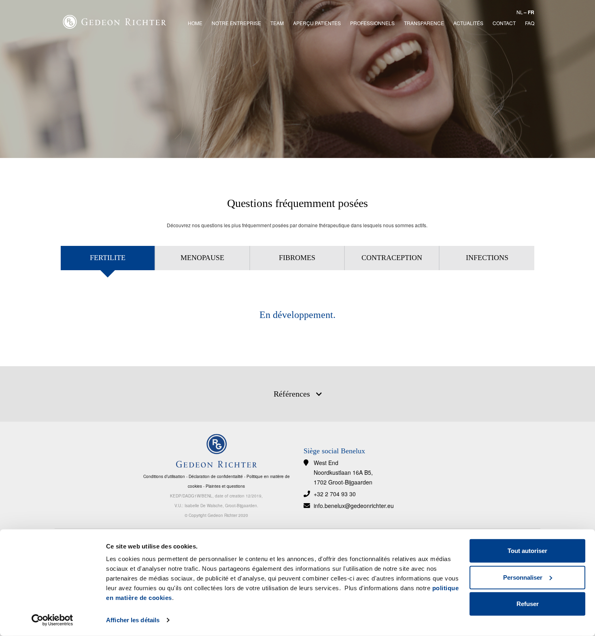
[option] (297, 79)
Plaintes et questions (225, 486)
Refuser (527, 603)
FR (531, 12)
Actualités (468, 22)
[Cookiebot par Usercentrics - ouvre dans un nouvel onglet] (52, 620)
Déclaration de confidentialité (216, 476)
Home (195, 22)
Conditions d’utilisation (164, 476)
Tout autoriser (527, 550)
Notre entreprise (236, 22)
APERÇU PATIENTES (317, 22)
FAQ (529, 22)
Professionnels (372, 22)
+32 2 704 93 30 (335, 494)
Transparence (424, 22)
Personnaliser (522, 577)
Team (277, 22)
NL (519, 12)
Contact (504, 22)
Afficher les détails (132, 620)
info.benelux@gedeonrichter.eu (354, 506)
